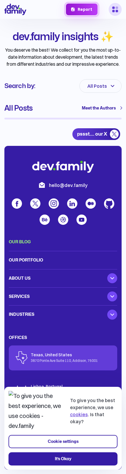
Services (19, 296)
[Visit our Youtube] (82, 220)
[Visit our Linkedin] (72, 203)
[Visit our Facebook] (17, 203)
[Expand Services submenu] (112, 296)
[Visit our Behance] (45, 220)
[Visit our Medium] (91, 203)
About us (19, 278)
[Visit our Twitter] (35, 203)
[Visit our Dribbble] (63, 220)
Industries (21, 314)
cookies (79, 414)
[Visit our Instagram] (54, 203)
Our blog (20, 241)
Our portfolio (26, 259)
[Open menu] (115, 9)
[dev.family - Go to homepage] (15, 9)
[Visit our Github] (109, 203)
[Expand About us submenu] (112, 278)
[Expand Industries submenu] (112, 315)
